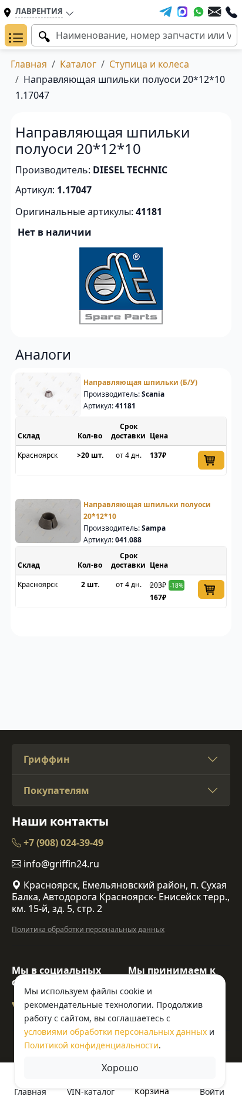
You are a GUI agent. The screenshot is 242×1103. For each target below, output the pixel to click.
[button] (16, 35)
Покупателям (56, 790)
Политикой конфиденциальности (91, 1045)
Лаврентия (39, 11)
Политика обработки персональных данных (88, 929)
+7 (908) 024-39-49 (62, 843)
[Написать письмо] (214, 11)
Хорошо (120, 1067)
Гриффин (46, 759)
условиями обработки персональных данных (115, 1031)
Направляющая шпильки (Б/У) (140, 382)
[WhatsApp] (198, 11)
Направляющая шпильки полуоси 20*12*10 (147, 510)
